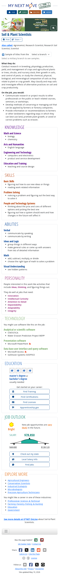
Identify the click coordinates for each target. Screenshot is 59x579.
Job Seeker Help (24, 544)
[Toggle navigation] (6, 531)
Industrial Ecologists (17, 486)
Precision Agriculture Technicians (24, 492)
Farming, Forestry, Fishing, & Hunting (25, 504)
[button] (30, 343)
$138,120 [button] (45, 447)
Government (14, 510)
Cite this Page (34, 554)
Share (17, 39)
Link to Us (23, 554)
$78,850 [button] (29, 435)
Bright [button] (11, 429)
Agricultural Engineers (18, 480)
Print (7, 39)
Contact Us (36, 544)
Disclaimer (39, 569)
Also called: (7, 45)
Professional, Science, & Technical (24, 501)
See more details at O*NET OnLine (21, 519)
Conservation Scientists (19, 483)
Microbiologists (15, 489)
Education (12, 507)
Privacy (31, 569)
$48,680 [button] (13, 447)
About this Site (20, 569)
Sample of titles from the (17, 54)
